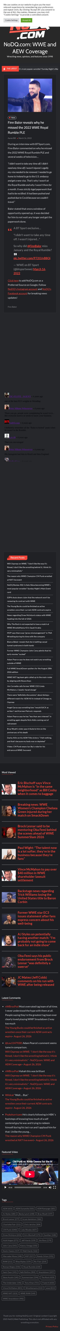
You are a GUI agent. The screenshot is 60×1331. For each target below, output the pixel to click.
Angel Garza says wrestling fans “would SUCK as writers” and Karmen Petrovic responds (28, 709)
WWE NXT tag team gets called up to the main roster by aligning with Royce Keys (29, 679)
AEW (7, 1208)
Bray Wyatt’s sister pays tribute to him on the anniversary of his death (26, 731)
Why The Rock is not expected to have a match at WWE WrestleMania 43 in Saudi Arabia (28, 626)
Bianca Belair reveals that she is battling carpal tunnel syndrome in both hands (27, 644)
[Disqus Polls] (30, 352)
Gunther (50, 1235)
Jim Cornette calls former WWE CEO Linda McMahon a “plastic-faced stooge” (25, 688)
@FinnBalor (34, 246)
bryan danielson (31, 1219)
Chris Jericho (32, 1224)
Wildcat (9, 1095)
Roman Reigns (11, 1267)
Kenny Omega (28, 1245)
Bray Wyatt (45, 1214)
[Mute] (50, 1187)
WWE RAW (28, 1293)
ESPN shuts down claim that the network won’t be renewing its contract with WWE (28, 599)
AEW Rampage (46, 1208)
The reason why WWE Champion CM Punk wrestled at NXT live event (29, 578)
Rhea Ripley (23, 1261)
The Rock (47, 1277)
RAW (7, 1261)
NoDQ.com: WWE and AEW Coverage (30, 48)
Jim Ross (45, 1240)
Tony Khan (32, 1283)
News (13, 118)
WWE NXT (10, 1293)
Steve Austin (11, 1277)
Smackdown (46, 1272)
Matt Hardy (30, 1251)
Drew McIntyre (12, 1235)
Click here (13, 280)
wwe (50, 1288)
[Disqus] (30, 426)
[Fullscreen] (54, 1187)
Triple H (48, 1283)
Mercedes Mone (12, 1256)
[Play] (5, 1187)
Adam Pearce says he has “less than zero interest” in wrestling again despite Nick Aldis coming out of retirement (29, 720)
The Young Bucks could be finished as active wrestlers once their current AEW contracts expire (29, 608)
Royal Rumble (31, 1267)
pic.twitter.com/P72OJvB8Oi (32, 258)
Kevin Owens (11, 1251)
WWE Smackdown (13, 1298)
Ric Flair (40, 1261)
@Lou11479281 (13, 1043)
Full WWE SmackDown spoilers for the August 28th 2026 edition (29, 670)
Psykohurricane (13, 1114)
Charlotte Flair (12, 1224)
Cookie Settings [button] (11, 20)
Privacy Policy (52, 1326)
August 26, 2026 (22, 1036)
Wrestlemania (34, 1288)
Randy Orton (45, 1256)
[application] (30, 1174)
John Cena (10, 1245)
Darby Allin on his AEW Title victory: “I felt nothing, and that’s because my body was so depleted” (29, 740)
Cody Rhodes (28, 1230)
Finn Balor (12, 307)
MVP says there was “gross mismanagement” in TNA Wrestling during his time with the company (29, 635)
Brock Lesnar (11, 1219)
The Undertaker (12, 1283)
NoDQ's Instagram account (22, 289)
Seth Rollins (27, 1272)
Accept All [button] (26, 20)
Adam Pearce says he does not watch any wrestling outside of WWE (29, 661)
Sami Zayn (10, 1272)
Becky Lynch (26, 1214)
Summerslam (30, 1277)
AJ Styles (9, 1214)
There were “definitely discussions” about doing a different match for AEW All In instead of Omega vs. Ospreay (29, 698)
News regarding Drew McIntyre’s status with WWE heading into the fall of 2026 (29, 617)
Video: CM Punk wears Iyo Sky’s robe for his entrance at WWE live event (26, 748)
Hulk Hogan (10, 1240)
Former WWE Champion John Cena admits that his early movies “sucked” (29, 652)
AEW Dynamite (25, 1208)
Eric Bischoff (32, 1235)
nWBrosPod (12, 1006)
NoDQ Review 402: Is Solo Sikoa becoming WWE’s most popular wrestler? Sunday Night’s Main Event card (29, 588)
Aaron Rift (12, 138)
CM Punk (10, 1230)
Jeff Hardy (28, 1240)
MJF (29, 1256)
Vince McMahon (12, 1288)
